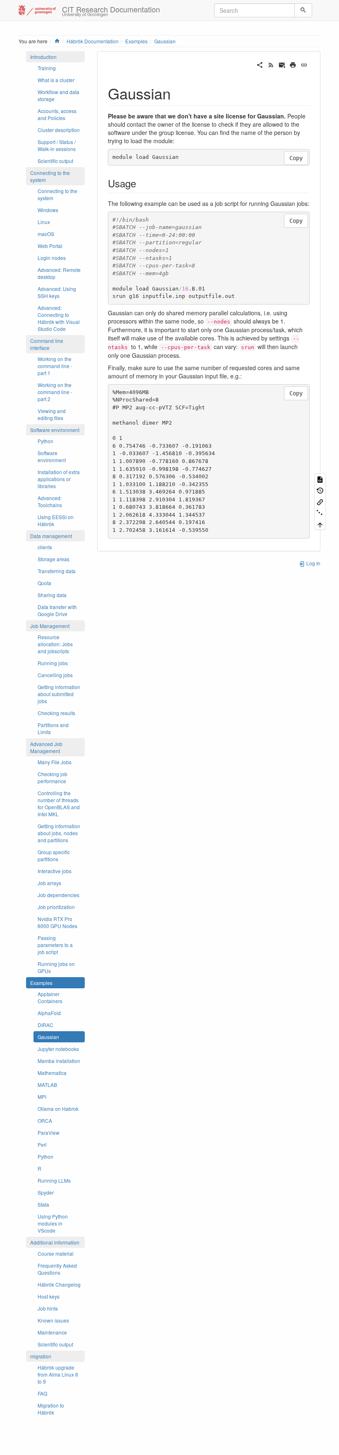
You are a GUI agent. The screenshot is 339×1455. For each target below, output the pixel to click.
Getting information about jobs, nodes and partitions (59, 832)
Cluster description (59, 129)
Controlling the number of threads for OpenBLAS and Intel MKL (59, 803)
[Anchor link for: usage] (141, 183)
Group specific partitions (54, 855)
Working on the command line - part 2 (55, 391)
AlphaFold (49, 1012)
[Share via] (259, 64)
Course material (56, 1253)
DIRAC (45, 1024)
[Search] (303, 10)
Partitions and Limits (53, 728)
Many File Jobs (55, 761)
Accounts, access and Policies (57, 114)
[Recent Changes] (271, 64)
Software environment (54, 429)
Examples (136, 41)
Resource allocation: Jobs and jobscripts (55, 643)
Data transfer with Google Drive (57, 610)
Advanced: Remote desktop (59, 273)
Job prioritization (56, 906)
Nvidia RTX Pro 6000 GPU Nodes (57, 922)
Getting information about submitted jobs (59, 693)
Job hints (48, 1308)
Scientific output (55, 160)
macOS (46, 233)
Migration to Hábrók (51, 1409)
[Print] (292, 64)
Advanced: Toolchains (50, 501)
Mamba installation (59, 1060)
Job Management (49, 625)
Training (47, 67)
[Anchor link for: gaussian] (178, 92)
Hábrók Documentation (93, 41)
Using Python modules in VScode (53, 1223)
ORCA (45, 1120)
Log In (312, 563)
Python (45, 440)
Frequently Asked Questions (57, 1269)
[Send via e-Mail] (282, 64)
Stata (43, 1204)
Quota (44, 582)
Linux (44, 221)
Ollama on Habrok (58, 1108)
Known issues (53, 1320)
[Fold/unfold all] (320, 513)
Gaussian (165, 41)
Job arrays (49, 882)
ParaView (49, 1132)
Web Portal (50, 245)
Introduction (43, 56)
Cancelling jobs (55, 674)
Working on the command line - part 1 (55, 365)
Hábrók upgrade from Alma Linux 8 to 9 (58, 1374)
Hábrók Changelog (59, 1284)
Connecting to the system (50, 176)
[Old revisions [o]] (320, 490)
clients (45, 546)
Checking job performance (52, 777)
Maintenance (52, 1332)
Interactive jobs (55, 870)
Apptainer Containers (50, 997)
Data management (51, 535)
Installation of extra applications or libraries (59, 478)
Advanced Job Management (46, 747)
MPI (42, 1096)
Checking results (56, 712)
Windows (48, 209)
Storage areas (53, 558)
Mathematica (52, 1072)
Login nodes (52, 257)
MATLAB (47, 1084)
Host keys (49, 1296)
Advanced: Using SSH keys (57, 292)
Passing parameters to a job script (55, 944)
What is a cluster (56, 79)
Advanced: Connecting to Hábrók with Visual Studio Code (59, 318)
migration (40, 1356)
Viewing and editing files (52, 414)
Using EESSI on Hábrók (56, 520)
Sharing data (52, 594)
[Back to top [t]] (320, 524)
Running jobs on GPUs (56, 967)
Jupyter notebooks (58, 1048)
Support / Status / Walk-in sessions (57, 145)
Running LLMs (54, 1180)
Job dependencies (58, 894)
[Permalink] (304, 64)
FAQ (42, 1393)
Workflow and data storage (58, 95)
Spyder (46, 1192)
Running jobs (53, 662)
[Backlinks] (320, 501)
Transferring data (57, 570)
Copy (296, 158)
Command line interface (46, 344)
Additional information (54, 1242)
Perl (42, 1144)
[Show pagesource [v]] (320, 479)
